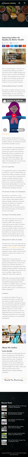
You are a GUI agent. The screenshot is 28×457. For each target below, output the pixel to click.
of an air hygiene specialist (14, 247)
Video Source (5, 134)
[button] (19, 3)
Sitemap (16, 454)
